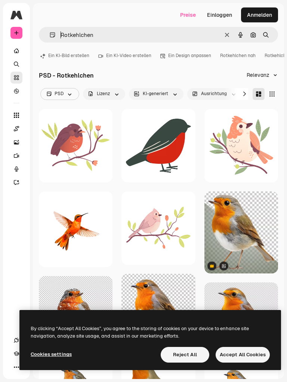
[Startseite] (16, 51)
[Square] (272, 94)
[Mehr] (16, 367)
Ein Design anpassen (189, 56)
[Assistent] (16, 182)
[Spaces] (16, 129)
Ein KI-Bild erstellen (68, 56)
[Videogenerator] (16, 156)
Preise (188, 15)
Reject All (185, 354)
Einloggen (219, 15)
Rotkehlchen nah (238, 56)
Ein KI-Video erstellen (128, 56)
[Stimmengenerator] (16, 169)
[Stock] (16, 78)
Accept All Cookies (243, 354)
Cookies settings (51, 354)
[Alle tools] (16, 115)
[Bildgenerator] (16, 142)
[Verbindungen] (16, 340)
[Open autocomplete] (49, 35)
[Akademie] (16, 354)
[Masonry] (259, 94)
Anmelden (259, 15)
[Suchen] (16, 64)
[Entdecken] (16, 91)
